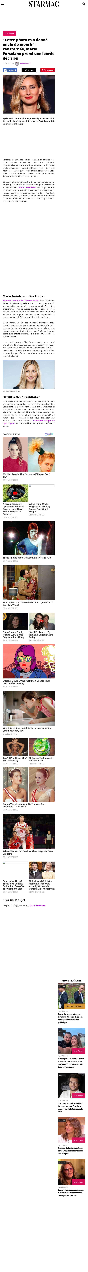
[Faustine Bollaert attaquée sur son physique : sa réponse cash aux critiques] (71, 1130)
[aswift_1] (44, 24)
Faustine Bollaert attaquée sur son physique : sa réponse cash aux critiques (70, 1151)
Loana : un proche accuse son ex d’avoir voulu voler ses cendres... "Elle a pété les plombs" (71, 1193)
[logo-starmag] (44, 4)
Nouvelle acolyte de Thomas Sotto (20, 300)
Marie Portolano (27, 187)
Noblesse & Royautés (74, 1006)
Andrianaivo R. (25, 64)
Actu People (78, 1051)
